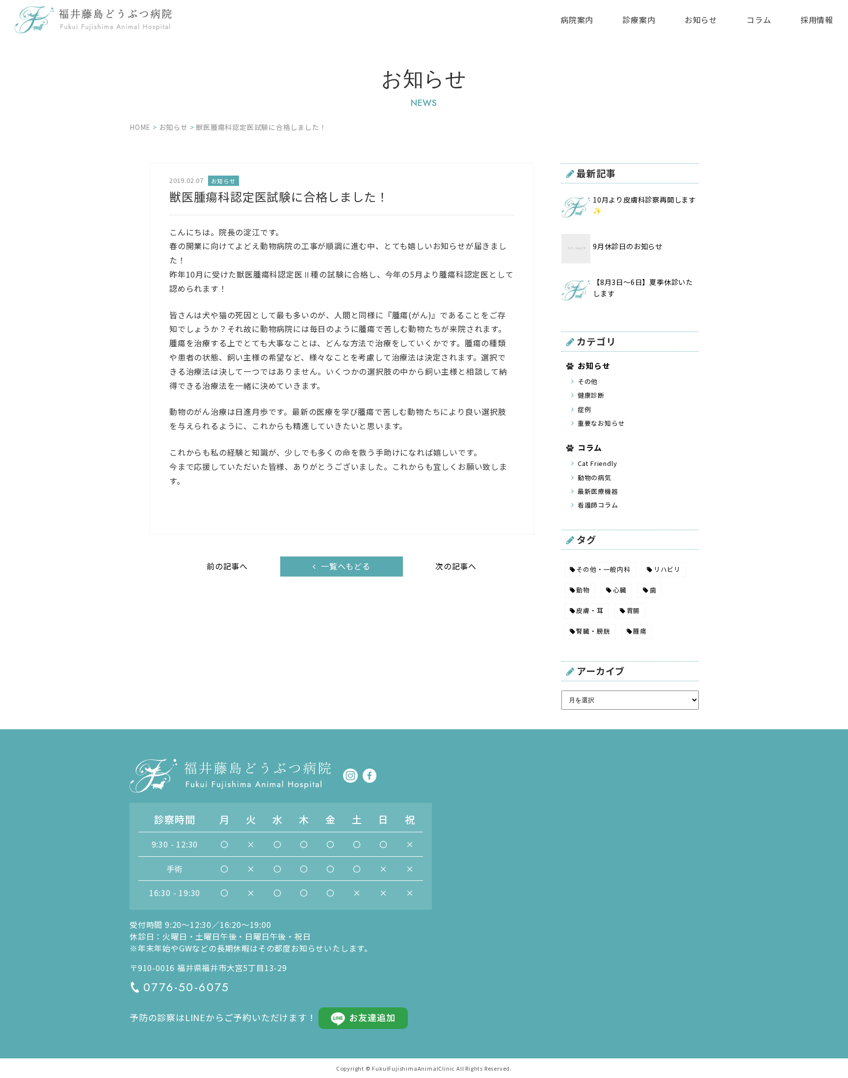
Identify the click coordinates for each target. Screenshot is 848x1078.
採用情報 (816, 20)
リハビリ (667, 569)
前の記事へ (227, 566)
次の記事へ (456, 566)
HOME (140, 127)
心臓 (620, 589)
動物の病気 (594, 477)
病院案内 (576, 20)
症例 (584, 409)
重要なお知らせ (601, 423)
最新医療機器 (598, 491)
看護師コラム (598, 505)
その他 (588, 381)
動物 (583, 589)
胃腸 (633, 610)
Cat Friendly (597, 463)
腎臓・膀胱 (593, 631)
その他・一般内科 (603, 569)
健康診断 (591, 395)
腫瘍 (640, 631)
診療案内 (638, 20)
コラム (758, 20)
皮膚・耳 (589, 610)
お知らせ (701, 20)
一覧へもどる (346, 565)
